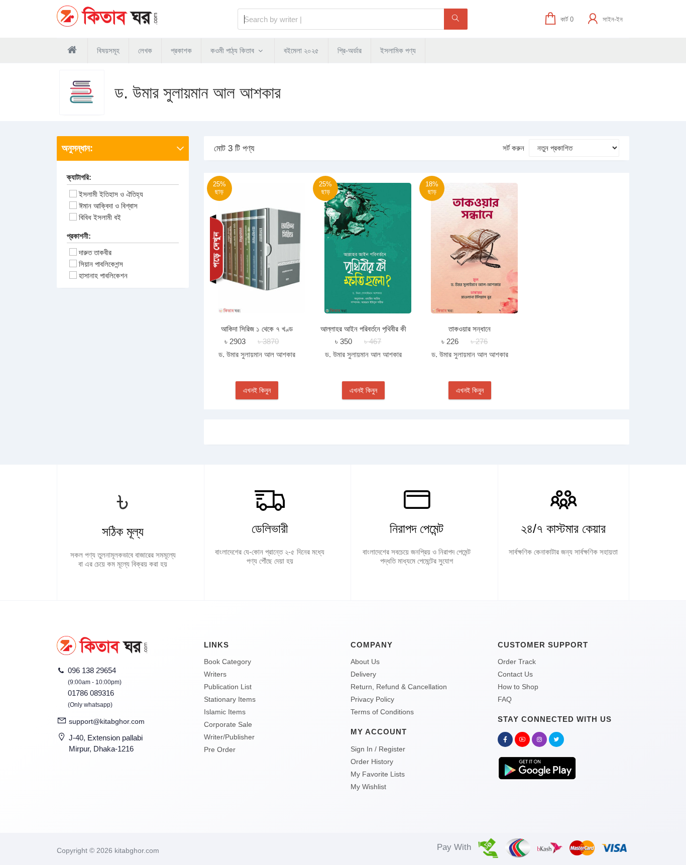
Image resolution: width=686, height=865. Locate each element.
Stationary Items (230, 699)
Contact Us (515, 674)
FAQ (505, 699)
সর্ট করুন (513, 148)
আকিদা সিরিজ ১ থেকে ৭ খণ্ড (257, 329)
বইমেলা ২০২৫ (301, 50)
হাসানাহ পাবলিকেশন (103, 275)
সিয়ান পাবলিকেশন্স (101, 264)
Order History (372, 762)
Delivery (363, 674)
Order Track (517, 662)
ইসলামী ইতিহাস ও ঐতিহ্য (111, 194)
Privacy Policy (372, 699)
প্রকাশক (181, 50)
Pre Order (220, 749)
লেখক (145, 50)
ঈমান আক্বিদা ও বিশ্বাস (108, 205)
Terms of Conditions (382, 712)
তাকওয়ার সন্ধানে (469, 329)
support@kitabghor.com (107, 721)
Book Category (227, 662)
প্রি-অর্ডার (349, 50)
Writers (215, 674)
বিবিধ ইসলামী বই (100, 217)
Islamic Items (225, 712)
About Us (365, 662)
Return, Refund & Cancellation (399, 687)
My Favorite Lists (378, 774)
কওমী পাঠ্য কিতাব (233, 50)
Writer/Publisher (229, 737)
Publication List (228, 687)
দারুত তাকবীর (95, 252)
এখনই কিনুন (257, 390)
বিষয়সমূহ (108, 50)
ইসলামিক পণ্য (398, 50)
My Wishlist (368, 787)
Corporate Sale (228, 724)
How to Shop (518, 687)
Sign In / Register (378, 749)
